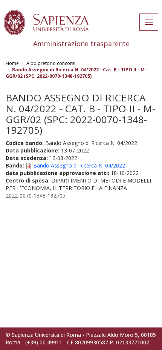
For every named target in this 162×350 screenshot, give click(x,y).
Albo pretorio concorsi (50, 63)
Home (12, 63)
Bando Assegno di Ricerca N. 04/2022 (79, 165)
